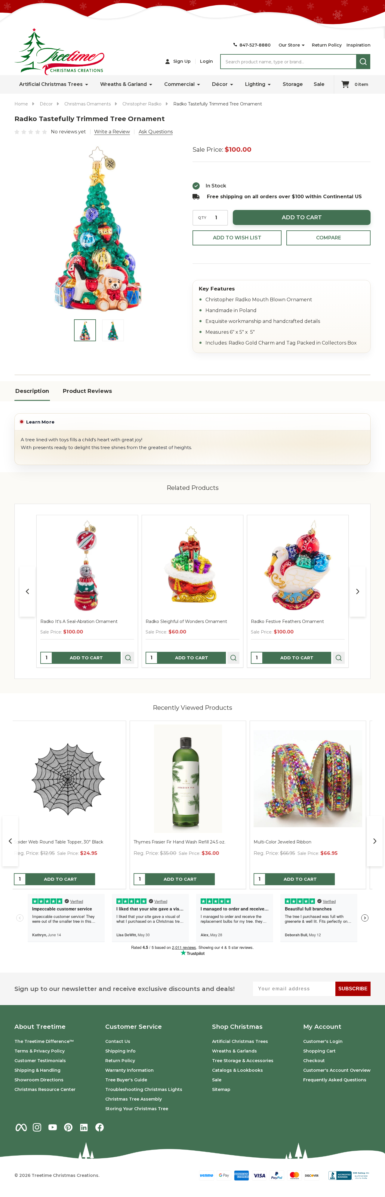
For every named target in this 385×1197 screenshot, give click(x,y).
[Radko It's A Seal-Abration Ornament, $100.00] (87, 565)
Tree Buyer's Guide (126, 1080)
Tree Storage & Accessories (242, 1060)
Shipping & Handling (37, 1070)
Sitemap (221, 1089)
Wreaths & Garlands (234, 1051)
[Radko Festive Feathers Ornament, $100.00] (298, 565)
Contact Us (117, 1041)
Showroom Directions (38, 1080)
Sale (319, 84)
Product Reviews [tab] (87, 391)
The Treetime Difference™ (44, 1041)
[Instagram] (37, 1127)
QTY (202, 218)
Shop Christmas (237, 1026)
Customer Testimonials (40, 1060)
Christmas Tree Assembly (133, 1099)
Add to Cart (302, 217)
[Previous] (27, 591)
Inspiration (358, 45)
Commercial (179, 84)
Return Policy (327, 45)
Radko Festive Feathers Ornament (287, 621)
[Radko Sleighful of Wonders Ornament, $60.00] (192, 565)
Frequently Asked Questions (334, 1080)
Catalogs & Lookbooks (237, 1070)
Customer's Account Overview (337, 1070)
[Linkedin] (84, 1127)
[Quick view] (128, 658)
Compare (328, 238)
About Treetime (40, 1026)
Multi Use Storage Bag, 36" (166, 842)
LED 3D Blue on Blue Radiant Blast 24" (299, 842)
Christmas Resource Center (44, 1089)
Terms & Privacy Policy (39, 1051)
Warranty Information (129, 1070)
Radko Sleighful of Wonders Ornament (186, 621)
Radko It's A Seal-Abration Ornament (79, 621)
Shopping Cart (319, 1051)
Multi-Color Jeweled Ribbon (47, 842)
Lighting (255, 84)
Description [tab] (32, 391)
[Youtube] (53, 1127)
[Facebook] (100, 1127)
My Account (322, 1026)
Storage (293, 84)
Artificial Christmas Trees (51, 84)
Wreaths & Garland (123, 84)
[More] (303, 45)
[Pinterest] (68, 1127)
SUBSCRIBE (353, 988)
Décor (220, 84)
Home (21, 104)
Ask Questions (156, 132)
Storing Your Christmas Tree (136, 1108)
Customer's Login (323, 1041)
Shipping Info (120, 1051)
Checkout (314, 1060)
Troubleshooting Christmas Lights (143, 1089)
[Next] (357, 591)
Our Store (289, 45)
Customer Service (133, 1026)
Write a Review (112, 132)
